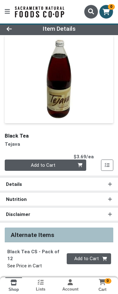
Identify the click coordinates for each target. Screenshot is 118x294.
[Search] (91, 11)
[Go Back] (18, 29)
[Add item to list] (107, 165)
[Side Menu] (7, 12)
